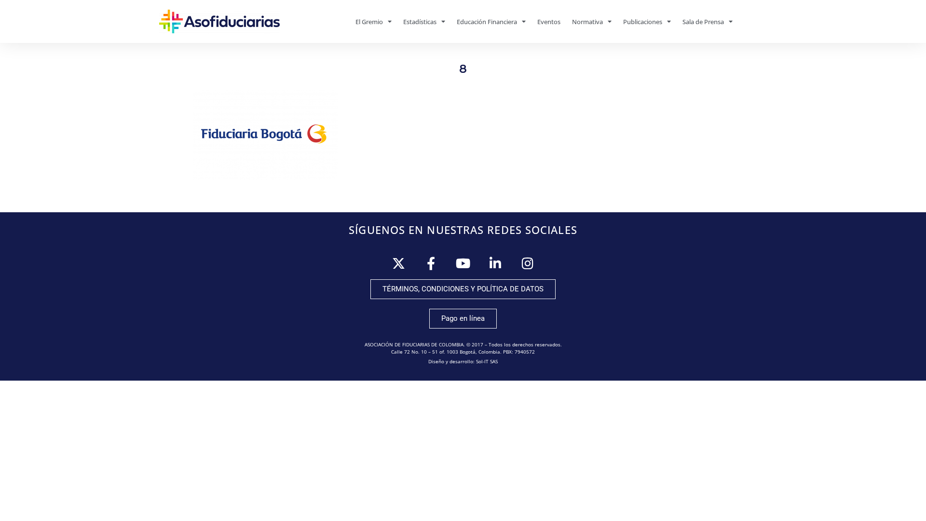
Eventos (548, 21)
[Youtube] (463, 263)
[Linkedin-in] (495, 263)
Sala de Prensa (703, 21)
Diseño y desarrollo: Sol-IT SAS (463, 361)
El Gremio (369, 21)
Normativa (587, 21)
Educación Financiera (487, 21)
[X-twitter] (398, 263)
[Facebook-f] (430, 263)
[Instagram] (527, 263)
